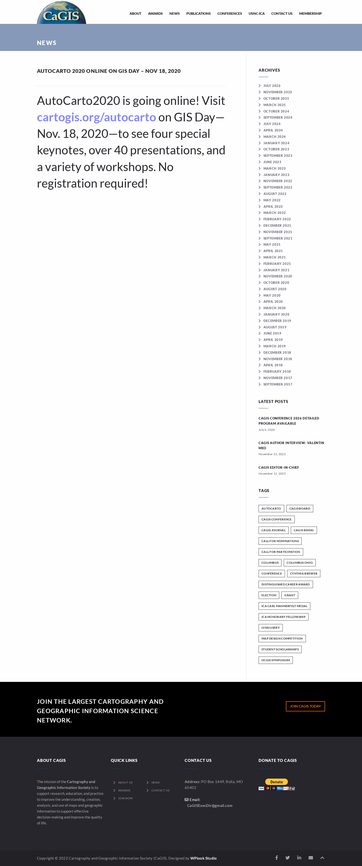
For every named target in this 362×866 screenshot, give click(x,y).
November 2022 (277, 181)
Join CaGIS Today (305, 706)
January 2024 (276, 143)
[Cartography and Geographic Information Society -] (61, 12)
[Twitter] (288, 857)
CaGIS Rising (304, 530)
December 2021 (277, 225)
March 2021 (274, 257)
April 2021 (273, 251)
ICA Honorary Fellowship (284, 617)
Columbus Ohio (300, 562)
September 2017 (278, 384)
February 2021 (277, 264)
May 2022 (272, 200)
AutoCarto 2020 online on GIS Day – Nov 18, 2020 (109, 71)
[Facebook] (277, 857)
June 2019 (272, 333)
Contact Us (282, 13)
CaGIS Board (299, 508)
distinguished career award (286, 584)
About (135, 13)
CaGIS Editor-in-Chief (279, 467)
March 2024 (274, 137)
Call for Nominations (280, 541)
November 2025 (277, 92)
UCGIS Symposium (276, 660)
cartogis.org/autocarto (96, 117)
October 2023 (276, 149)
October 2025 (276, 98)
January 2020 (276, 314)
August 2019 (275, 327)
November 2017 (277, 378)
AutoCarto (271, 508)
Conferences (229, 13)
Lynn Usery (271, 627)
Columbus (270, 562)
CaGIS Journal (274, 530)
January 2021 (276, 270)
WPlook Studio (203, 858)
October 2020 (276, 283)
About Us (125, 782)
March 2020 (274, 308)
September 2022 (278, 187)
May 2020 (272, 295)
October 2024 (276, 111)
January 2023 (276, 175)
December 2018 (277, 352)
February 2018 (277, 371)
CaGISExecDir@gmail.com (209, 805)
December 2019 (277, 321)
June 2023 (272, 162)
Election (269, 595)
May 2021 (272, 244)
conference (272, 573)
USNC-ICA (257, 13)
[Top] (322, 857)
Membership (310, 13)
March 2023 (274, 168)
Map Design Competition (282, 638)
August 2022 (275, 194)
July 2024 (272, 124)
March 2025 (274, 105)
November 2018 (277, 359)
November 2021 (277, 232)
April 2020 (273, 302)
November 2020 (277, 276)
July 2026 (272, 86)
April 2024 (273, 130)
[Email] (311, 857)
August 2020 (275, 289)
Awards (155, 13)
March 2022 (274, 213)
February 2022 (277, 219)
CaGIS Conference (277, 519)
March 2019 (274, 346)
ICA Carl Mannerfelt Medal (285, 606)
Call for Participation (281, 552)
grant (289, 595)
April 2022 (273, 206)
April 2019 (273, 340)
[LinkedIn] (299, 857)
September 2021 (278, 238)
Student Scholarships (280, 649)
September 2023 (278, 156)
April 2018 (273, 365)
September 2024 (278, 117)
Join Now (125, 798)
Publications (198, 13)
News (174, 13)
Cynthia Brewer (303, 573)
